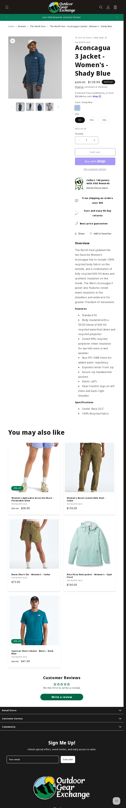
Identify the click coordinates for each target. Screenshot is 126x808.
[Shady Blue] (77, 108)
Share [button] (81, 233)
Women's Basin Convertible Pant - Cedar (86, 499)
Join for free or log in (97, 187)
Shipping (79, 87)
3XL (106, 120)
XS (81, 120)
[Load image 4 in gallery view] (49, 107)
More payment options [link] (95, 169)
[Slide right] (58, 106)
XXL (93, 120)
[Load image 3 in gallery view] (40, 107)
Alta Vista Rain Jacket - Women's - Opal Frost (89, 576)
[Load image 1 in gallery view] (20, 107)
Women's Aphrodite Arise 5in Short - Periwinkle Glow (32, 499)
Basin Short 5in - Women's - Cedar (30, 574)
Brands (22, 26)
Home (11, 26)
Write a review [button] (62, 697)
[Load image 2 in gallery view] (30, 107)
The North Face (38, 26)
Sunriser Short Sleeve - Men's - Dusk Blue (32, 652)
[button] (6, 7)
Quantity (79, 133)
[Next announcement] (117, 17)
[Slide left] (11, 106)
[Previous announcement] (6, 17)
